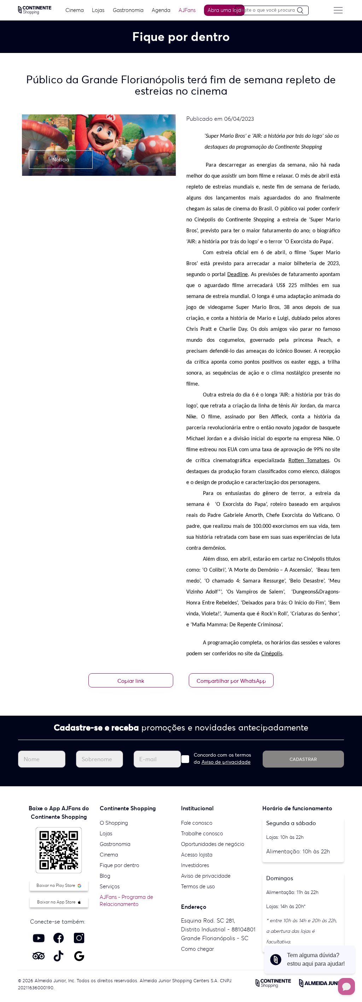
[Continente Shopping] (34, 9)
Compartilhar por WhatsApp (231, 681)
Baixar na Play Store (56, 885)
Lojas (98, 10)
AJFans (187, 10)
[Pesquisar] (302, 10)
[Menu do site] (338, 10)
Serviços (109, 886)
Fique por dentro (119, 865)
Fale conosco (196, 822)
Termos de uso (198, 886)
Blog (105, 875)
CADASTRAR (303, 759)
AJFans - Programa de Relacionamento (126, 900)
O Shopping (114, 822)
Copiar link (130, 681)
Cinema (74, 10)
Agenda (161, 10)
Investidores (195, 865)
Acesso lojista (196, 854)
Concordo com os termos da (222, 758)
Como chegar (197, 949)
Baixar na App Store (57, 902)
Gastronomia (128, 10)
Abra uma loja (224, 10)
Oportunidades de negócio (212, 844)
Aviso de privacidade (226, 762)
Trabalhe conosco (202, 833)
